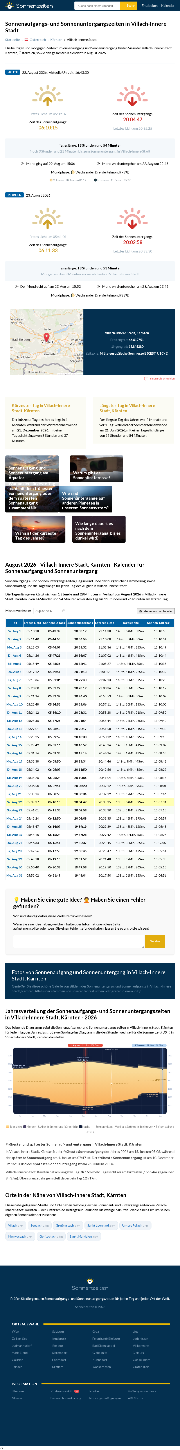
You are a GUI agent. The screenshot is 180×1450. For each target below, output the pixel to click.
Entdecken (150, 5)
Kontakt (95, 1391)
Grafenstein (141, 1367)
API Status (135, 1398)
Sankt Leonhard (101, 1225)
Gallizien (17, 1360)
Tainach (17, 1367)
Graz (95, 1331)
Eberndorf (59, 1360)
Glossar (17, 1398)
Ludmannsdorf (22, 1345)
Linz (135, 1331)
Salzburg (58, 1331)
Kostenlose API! (64, 1391)
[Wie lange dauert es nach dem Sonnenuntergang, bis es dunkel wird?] (99, 544)
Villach (15, 1225)
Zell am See (19, 1338)
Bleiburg (138, 1352)
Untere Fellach (135, 1225)
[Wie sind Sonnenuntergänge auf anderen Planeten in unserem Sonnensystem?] (85, 514)
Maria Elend (20, 1352)
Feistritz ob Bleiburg (106, 1338)
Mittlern (57, 1367)
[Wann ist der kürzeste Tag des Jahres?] (38, 544)
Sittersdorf (59, 1352)
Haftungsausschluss (142, 1391)
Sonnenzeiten (90, 1288)
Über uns (18, 1391)
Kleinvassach (20, 1236)
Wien (15, 1331)
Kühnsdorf (99, 1360)
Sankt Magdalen (84, 1236)
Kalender (168, 5)
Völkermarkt (141, 1345)
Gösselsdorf (141, 1360)
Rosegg (57, 1345)
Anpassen (158, 611)
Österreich (38, 39)
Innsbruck (59, 1338)
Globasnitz (99, 1352)
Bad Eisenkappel (103, 1345)
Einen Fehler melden (162, 378)
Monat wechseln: (18, 610)
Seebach (40, 1225)
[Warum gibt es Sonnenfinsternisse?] (96, 483)
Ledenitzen (140, 1338)
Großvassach (68, 1225)
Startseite (12, 39)
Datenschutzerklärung (65, 1398)
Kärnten (56, 39)
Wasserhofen (101, 1367)
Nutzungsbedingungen (105, 1398)
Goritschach (51, 1236)
